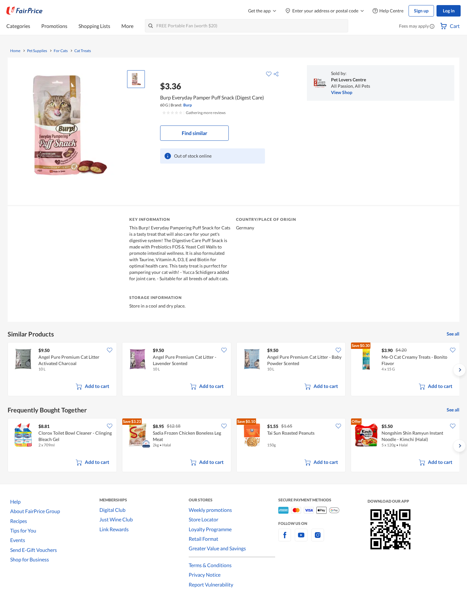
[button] (432, 27)
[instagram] (317, 539)
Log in (449, 10)
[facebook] (284, 539)
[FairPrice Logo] (24, 11)
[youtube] (301, 539)
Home (15, 51)
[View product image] (136, 79)
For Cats (61, 51)
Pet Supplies (37, 51)
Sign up (421, 10)
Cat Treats (82, 51)
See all (453, 333)
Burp (187, 105)
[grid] (233, 369)
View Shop (341, 92)
